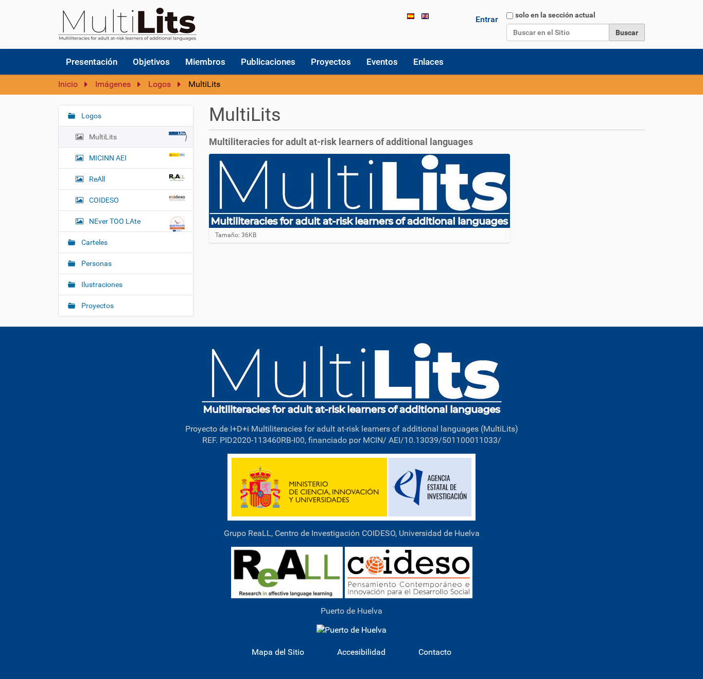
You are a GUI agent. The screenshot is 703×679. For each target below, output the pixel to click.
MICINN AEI (108, 158)
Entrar (487, 19)
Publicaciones (268, 62)
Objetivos (151, 62)
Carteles (94, 242)
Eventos (382, 62)
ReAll (97, 179)
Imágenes (113, 84)
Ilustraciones (101, 284)
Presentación (91, 62)
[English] (425, 16)
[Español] (127, 24)
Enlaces (428, 62)
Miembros (205, 62)
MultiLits (103, 137)
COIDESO (104, 200)
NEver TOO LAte (114, 221)
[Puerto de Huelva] (351, 630)
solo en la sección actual (555, 15)
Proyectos (331, 62)
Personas (96, 263)
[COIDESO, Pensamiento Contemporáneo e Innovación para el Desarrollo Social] (408, 572)
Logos (159, 84)
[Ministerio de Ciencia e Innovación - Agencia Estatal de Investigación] (351, 487)
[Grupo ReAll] (287, 572)
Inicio (68, 84)
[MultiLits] (351, 378)
